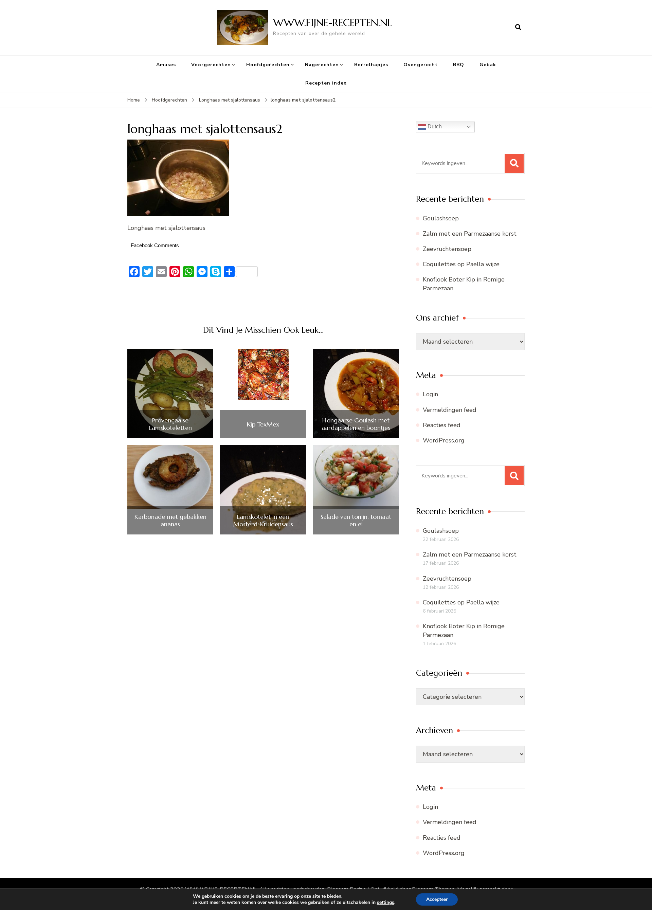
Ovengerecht (420, 64)
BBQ (458, 64)
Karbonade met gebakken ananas (170, 520)
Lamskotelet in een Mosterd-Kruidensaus (263, 520)
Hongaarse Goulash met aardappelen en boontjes (356, 424)
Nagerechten (322, 64)
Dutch (434, 126)
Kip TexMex (263, 424)
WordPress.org (444, 440)
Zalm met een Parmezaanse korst (470, 234)
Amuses (166, 64)
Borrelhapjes (371, 64)
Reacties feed (441, 425)
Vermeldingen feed (449, 410)
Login (430, 394)
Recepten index (326, 83)
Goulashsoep (441, 218)
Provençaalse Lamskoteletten (170, 424)
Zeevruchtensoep (447, 249)
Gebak (487, 64)
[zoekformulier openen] (518, 27)
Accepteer (437, 899)
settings (385, 902)
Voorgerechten (211, 64)
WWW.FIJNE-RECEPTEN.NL (332, 22)
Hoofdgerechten (268, 64)
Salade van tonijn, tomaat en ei (356, 520)
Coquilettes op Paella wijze (461, 264)
